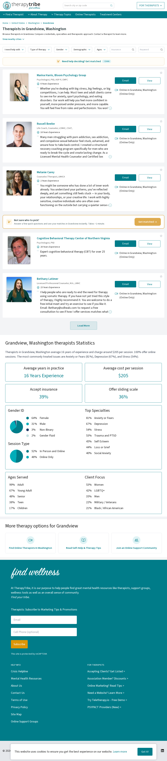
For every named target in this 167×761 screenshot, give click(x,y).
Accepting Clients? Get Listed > (106, 671)
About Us (16, 686)
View (149, 81)
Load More (83, 325)
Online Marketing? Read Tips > (105, 686)
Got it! (145, 752)
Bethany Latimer (47, 279)
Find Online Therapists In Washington (30, 548)
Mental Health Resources (26, 679)
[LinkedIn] (162, 751)
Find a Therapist (15, 14)
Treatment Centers (110, 14)
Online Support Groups (24, 721)
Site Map (16, 714)
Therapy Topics (62, 14)
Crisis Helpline (19, 671)
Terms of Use (19, 700)
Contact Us (18, 693)
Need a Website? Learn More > (105, 693)
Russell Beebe (46, 124)
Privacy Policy (19, 707)
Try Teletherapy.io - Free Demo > (107, 700)
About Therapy (38, 14)
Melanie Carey (45, 172)
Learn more (120, 752)
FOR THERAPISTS (149, 5)
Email (125, 80)
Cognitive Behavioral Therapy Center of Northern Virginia (73, 238)
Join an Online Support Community (136, 548)
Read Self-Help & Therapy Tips (83, 548)
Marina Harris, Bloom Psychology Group (61, 75)
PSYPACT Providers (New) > (104, 707)
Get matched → (147, 222)
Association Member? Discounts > (107, 679)
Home (5, 23)
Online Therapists (85, 14)
